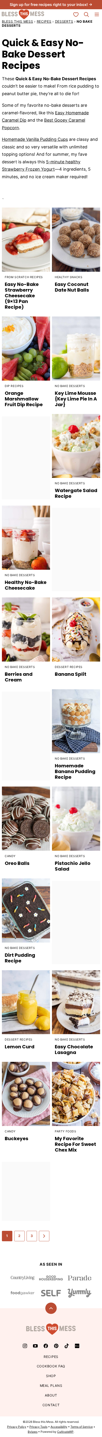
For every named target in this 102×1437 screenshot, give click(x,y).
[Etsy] (77, 1346)
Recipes (44, 21)
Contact (51, 1405)
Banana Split (70, 674)
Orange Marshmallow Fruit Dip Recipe (24, 399)
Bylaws (32, 1431)
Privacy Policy (16, 1426)
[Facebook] (46, 1346)
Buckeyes (16, 1138)
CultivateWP (65, 1431)
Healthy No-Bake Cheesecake (25, 585)
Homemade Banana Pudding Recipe (75, 771)
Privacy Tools (38, 1426)
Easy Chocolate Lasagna (74, 1049)
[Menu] (97, 14)
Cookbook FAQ (51, 1366)
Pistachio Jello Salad (72, 866)
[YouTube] (35, 1346)
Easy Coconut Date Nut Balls (72, 287)
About (51, 1395)
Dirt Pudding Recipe (20, 958)
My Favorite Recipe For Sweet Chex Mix (75, 1144)
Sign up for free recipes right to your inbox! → (51, 4)
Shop (51, 1376)
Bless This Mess (17, 21)
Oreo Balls (17, 863)
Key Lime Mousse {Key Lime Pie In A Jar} (76, 399)
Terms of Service (81, 1426)
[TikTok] (66, 1346)
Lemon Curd (19, 1046)
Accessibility (59, 1426)
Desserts (64, 21)
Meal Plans (51, 1386)
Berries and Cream (18, 677)
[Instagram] (25, 1346)
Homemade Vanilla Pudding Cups (35, 139)
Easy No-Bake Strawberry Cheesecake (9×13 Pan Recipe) (22, 295)
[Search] (86, 14)
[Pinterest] (56, 1346)
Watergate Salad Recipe (76, 493)
